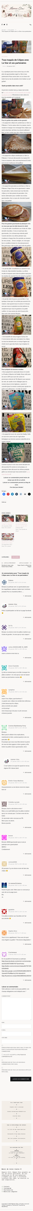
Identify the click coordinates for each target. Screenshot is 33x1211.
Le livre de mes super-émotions (16, 1129)
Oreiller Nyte (16, 1116)
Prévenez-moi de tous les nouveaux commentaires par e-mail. (13, 1063)
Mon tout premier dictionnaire (16, 1138)
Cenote (8, 1205)
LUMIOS (16, 1155)
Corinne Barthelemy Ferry (17, 726)
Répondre (28, 596)
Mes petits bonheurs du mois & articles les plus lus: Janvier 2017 (21, 524)
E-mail (4, 1030)
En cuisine (5, 56)
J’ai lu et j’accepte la (14, 1055)
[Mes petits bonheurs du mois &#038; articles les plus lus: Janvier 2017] (22, 518)
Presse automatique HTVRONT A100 (16, 1111)
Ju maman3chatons (15, 883)
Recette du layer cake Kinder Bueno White (9, 564)
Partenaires (8, 1190)
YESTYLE (16, 1150)
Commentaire (6, 996)
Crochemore (12, 952)
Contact (7, 1186)
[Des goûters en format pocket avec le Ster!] (8, 536)
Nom (3, 1022)
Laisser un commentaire (20, 1079)
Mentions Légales (10, 1191)
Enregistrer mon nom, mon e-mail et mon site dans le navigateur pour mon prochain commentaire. (16, 1049)
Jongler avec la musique (16, 1107)
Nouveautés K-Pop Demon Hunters (16, 1134)
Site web (4, 1037)
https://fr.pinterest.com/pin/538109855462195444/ (16, 976)
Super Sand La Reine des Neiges (24, 564)
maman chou (12, 604)
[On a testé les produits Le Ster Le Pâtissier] (8, 518)
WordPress (5, 1206)
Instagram (7, 1188)
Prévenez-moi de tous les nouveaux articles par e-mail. (16, 1070)
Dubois (10, 580)
